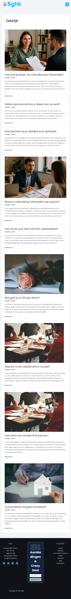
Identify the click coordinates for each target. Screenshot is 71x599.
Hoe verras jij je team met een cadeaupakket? (31, 228)
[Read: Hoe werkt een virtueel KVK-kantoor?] (34, 412)
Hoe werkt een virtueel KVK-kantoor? (26, 435)
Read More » (9, 96)
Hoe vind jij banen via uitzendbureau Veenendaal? (34, 74)
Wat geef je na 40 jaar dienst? (22, 297)
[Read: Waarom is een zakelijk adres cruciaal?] (34, 343)
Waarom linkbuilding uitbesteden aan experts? (32, 201)
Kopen (60, 556)
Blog (60, 561)
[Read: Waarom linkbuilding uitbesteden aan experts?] (35, 177)
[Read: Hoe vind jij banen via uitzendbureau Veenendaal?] (35, 50)
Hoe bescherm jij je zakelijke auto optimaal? (30, 131)
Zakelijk (7, 78)
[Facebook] (4, 563)
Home (60, 548)
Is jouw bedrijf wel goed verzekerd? (25, 507)
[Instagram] (13, 563)
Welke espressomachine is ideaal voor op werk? (32, 104)
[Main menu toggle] (67, 4)
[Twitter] (8, 563)
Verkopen (60, 558)
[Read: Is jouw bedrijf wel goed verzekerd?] (34, 483)
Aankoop (60, 550)
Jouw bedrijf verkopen (60, 553)
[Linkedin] (17, 563)
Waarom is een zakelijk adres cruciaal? (27, 366)
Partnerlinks (60, 563)
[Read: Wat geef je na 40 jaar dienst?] (34, 274)
